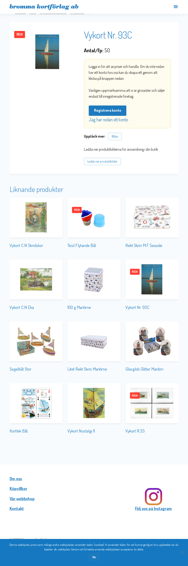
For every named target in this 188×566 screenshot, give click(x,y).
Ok (94, 557)
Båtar (115, 136)
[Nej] (182, 552)
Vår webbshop (22, 498)
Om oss (16, 478)
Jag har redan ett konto (108, 119)
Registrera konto (107, 110)
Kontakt (17, 508)
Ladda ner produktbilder (102, 161)
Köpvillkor (18, 488)
